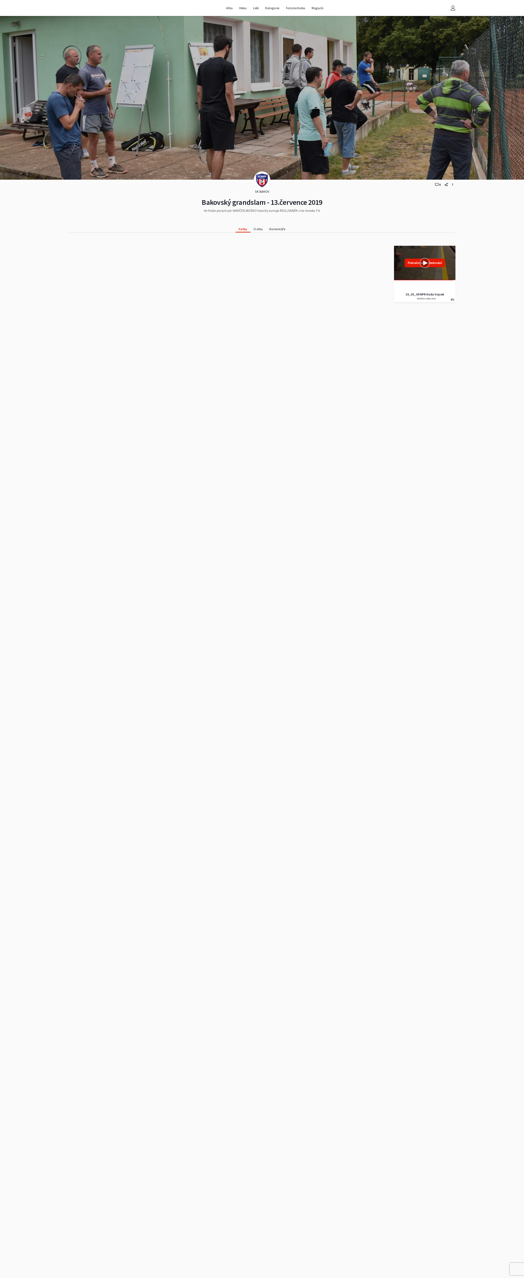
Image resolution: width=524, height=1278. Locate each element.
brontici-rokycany (426, 298)
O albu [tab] (258, 229)
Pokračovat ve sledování (425, 263)
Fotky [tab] (243, 229)
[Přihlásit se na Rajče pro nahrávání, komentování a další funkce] (453, 8)
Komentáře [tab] (277, 229)
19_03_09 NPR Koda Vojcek (424, 294)
